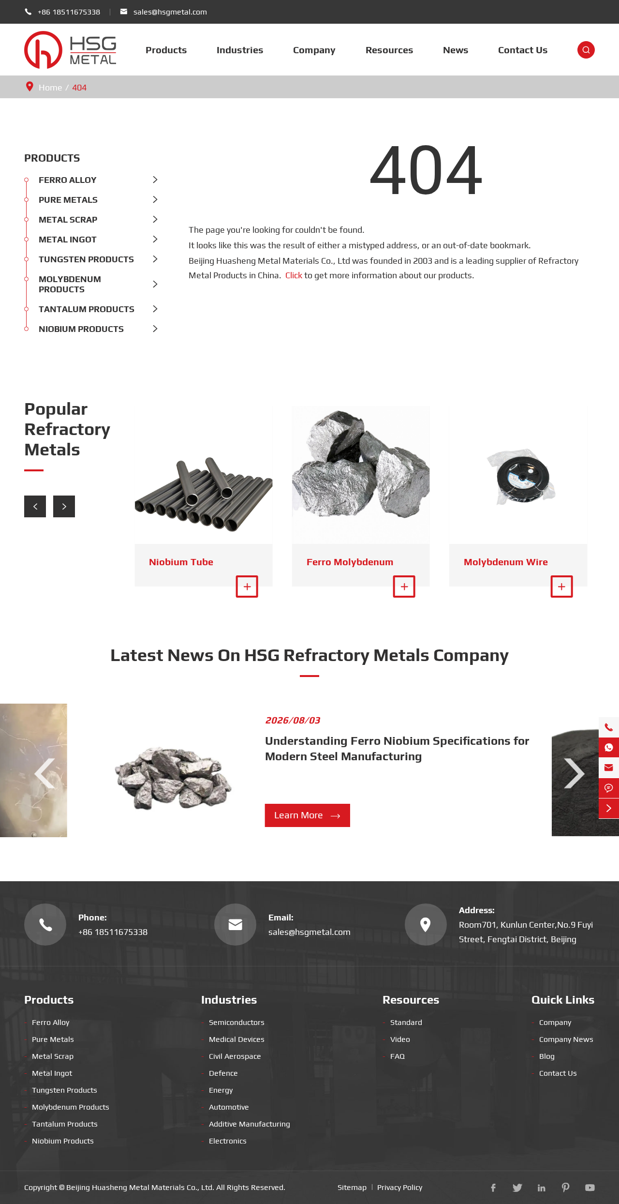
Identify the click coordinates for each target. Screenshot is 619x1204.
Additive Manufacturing (245, 1124)
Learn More (307, 815)
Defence (219, 1073)
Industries (240, 49)
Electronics (224, 1140)
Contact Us (523, 49)
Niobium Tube (181, 561)
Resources (389, 49)
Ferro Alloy (68, 180)
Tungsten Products (86, 259)
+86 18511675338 (69, 11)
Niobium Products (81, 329)
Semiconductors (233, 1022)
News (456, 49)
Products (166, 49)
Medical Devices (233, 1039)
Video (396, 1039)
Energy (217, 1090)
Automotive (225, 1107)
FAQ (394, 1056)
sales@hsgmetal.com (170, 11)
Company (314, 49)
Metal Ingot (68, 239)
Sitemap (352, 1187)
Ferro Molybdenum (350, 561)
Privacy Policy (399, 1187)
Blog (543, 1056)
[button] (35, 506)
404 (79, 87)
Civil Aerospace (231, 1056)
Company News (562, 1039)
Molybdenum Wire (506, 561)
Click (293, 275)
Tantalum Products (86, 309)
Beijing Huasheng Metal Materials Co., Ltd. (140, 1187)
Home (50, 87)
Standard (402, 1022)
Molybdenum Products (70, 284)
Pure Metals (68, 200)
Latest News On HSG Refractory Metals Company (309, 655)
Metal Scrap (68, 219)
